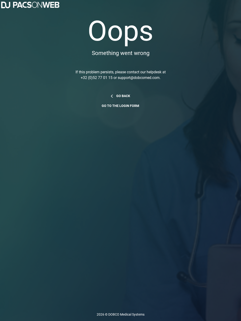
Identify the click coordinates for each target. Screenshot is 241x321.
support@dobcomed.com (139, 77)
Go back (123, 96)
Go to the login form (120, 106)
